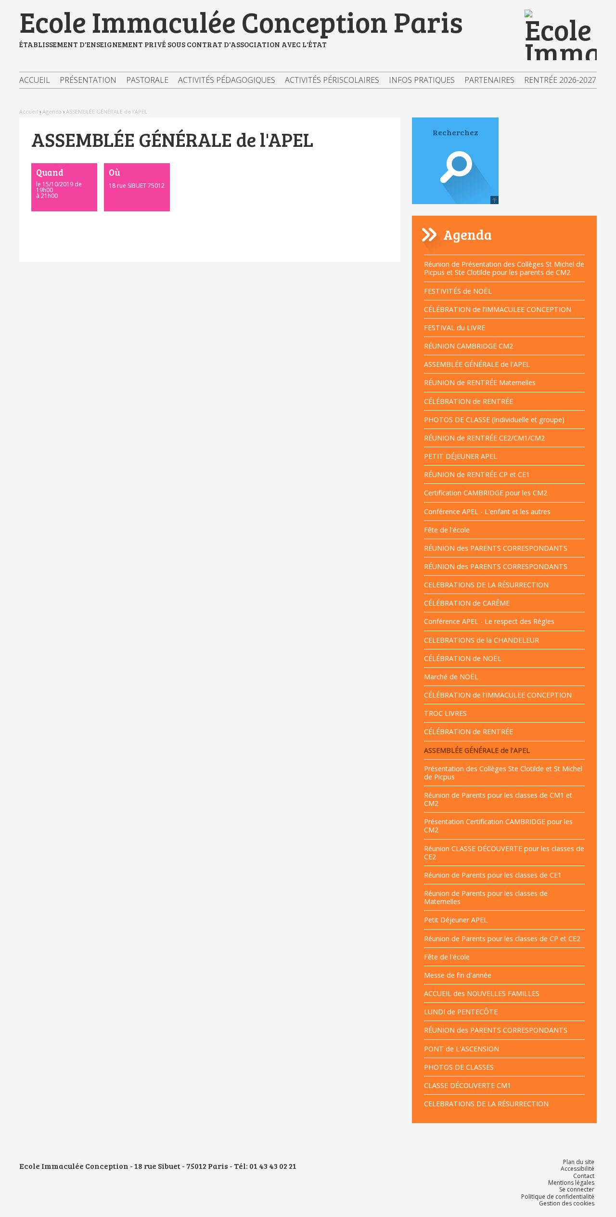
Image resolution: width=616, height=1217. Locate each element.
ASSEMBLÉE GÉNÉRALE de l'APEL (106, 111)
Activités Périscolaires (332, 80)
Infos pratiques (422, 80)
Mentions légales (571, 1182)
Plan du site (578, 1162)
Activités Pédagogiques (226, 80)
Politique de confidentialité (557, 1196)
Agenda (52, 111)
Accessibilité (577, 1169)
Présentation (88, 80)
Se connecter (576, 1189)
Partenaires (489, 80)
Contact (583, 1176)
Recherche (455, 180)
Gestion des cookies (566, 1203)
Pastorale (147, 80)
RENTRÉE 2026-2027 (560, 80)
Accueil (34, 80)
